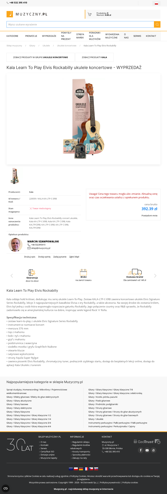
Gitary (32, 45)
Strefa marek (80, 36)
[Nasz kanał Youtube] (147, 450)
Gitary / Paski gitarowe (99, 400)
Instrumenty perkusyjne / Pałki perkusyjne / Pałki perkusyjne (117, 422)
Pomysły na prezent (66, 35)
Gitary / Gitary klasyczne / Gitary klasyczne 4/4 (29, 426)
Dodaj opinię (44, 256)
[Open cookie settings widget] (5, 488)
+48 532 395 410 (112, 451)
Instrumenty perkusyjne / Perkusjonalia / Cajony (111, 426)
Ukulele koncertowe (66, 45)
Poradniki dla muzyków (94, 35)
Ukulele (46, 45)
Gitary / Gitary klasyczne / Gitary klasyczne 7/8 (110, 389)
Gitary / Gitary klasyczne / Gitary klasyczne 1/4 (29, 419)
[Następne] (155, 275)
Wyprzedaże (49, 36)
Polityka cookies (130, 482)
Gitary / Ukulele (95, 419)
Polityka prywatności (110, 482)
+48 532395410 (38, 244)
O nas (126, 36)
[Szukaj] (157, 24)
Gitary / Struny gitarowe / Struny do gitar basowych (113, 415)
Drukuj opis (29, 256)
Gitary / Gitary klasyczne (18, 411)
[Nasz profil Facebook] (141, 450)
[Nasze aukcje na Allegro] (153, 450)
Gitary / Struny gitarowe (100, 407)
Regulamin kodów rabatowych (80, 447)
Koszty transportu (81, 451)
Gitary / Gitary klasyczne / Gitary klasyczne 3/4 (29, 422)
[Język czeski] (91, 468)
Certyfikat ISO (47, 451)
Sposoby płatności (81, 454)
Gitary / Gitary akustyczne (19, 400)
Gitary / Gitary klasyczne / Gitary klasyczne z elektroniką (115, 393)
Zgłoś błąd (74, 256)
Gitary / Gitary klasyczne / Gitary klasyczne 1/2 (29, 415)
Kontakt (151, 36)
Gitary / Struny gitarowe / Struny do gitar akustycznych (115, 411)
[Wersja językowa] (156, 3)
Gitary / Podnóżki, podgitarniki (103, 404)
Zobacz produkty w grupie (40, 57)
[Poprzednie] (12, 275)
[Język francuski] (86, 468)
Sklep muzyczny (14, 45)
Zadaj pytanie (59, 256)
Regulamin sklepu (81, 441)
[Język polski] (76, 468)
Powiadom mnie (149, 215)
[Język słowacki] (96, 468)
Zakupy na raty (79, 457)
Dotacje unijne (47, 454)
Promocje (31, 36)
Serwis (137, 36)
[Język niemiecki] (81, 468)
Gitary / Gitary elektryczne (19, 407)
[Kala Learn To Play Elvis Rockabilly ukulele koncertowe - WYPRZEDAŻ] (83, 118)
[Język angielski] (71, 468)
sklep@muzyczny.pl (40, 248)
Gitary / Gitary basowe (17, 404)
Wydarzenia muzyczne (112, 36)
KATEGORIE (12, 36)
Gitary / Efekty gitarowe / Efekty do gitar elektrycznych (33, 396)
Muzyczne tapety (49, 457)
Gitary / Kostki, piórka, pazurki (102, 396)
